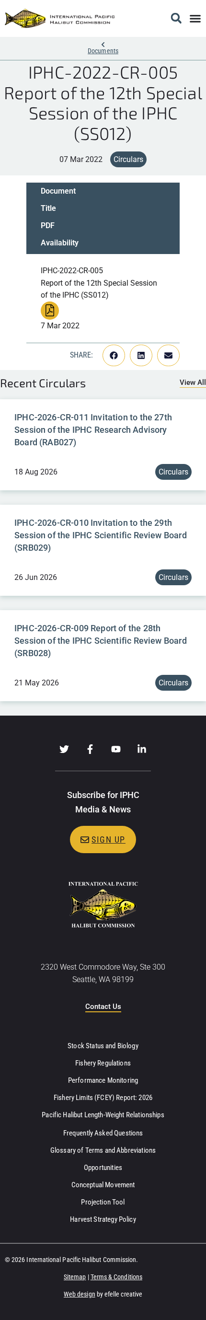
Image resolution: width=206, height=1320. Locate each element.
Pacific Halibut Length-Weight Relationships (103, 1115)
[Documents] (103, 44)
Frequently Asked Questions (103, 1133)
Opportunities (103, 1167)
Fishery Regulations (103, 1063)
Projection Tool (103, 1202)
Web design (79, 1294)
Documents (103, 51)
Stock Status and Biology (103, 1046)
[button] (176, 18)
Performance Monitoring (103, 1080)
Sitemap (75, 1277)
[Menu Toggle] (195, 18)
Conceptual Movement (103, 1185)
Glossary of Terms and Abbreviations (103, 1150)
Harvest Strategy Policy (103, 1219)
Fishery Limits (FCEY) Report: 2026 (103, 1097)
